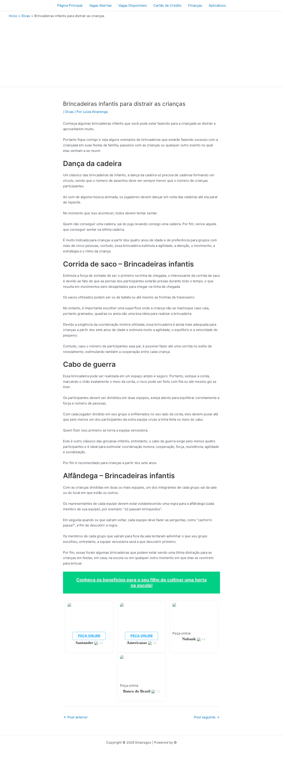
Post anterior (75, 717)
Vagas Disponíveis (132, 5)
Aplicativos (217, 5)
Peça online (89, 636)
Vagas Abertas (100, 5)
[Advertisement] (141, 51)
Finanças (195, 5)
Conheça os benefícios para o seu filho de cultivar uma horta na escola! (141, 582)
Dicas (69, 112)
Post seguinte (207, 717)
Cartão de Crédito (167, 5)
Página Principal (69, 5)
